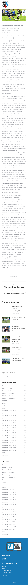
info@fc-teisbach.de (10, 575)
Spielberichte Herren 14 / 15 (9, 492)
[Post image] (6, 309)
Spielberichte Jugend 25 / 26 (9, 529)
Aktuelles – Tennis (6, 470)
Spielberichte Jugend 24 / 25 (9, 527)
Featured (4, 482)
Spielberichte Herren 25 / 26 (9, 519)
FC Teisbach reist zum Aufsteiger (18, 318)
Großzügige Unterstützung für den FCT (19, 328)
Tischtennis (5, 534)
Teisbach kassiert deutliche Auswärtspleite (17, 309)
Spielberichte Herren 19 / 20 (9, 504)
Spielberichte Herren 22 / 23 (9, 14)
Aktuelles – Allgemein (7, 475)
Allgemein (4, 480)
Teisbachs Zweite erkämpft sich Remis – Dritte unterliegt (19, 350)
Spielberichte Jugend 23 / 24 (9, 524)
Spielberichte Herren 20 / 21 (9, 507)
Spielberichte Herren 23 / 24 (9, 514)
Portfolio (4, 487)
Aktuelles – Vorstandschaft (9, 477)
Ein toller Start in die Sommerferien (18, 359)
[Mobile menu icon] (24, 4)
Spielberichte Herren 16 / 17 (9, 497)
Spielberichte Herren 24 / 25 (9, 517)
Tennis (3, 531)
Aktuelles (5, 10)
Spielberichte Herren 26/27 (8, 522)
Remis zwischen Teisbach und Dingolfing (17, 339)
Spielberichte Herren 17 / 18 (9, 499)
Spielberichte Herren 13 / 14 (9, 489)
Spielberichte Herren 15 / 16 (9, 494)
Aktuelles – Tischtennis (8, 472)
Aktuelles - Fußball (7, 12)
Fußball (3, 484)
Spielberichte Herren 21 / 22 (9, 509)
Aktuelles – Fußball (7, 467)
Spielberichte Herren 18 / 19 (9, 502)
